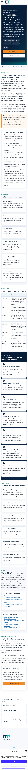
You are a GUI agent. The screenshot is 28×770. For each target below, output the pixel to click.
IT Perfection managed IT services (12, 597)
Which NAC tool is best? (9, 705)
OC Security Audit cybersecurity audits (13, 602)
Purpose (4, 66)
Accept (14, 761)
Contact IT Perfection (14, 51)
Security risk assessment (14, 59)
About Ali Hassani (14, 687)
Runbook (23, 66)
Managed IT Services (14, 55)
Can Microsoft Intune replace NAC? (12, 715)
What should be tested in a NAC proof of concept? (14, 720)
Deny (14, 765)
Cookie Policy (5, 768)
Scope (9, 66)
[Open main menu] (2, 2)
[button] (26, 751)
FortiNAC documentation (10, 619)
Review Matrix (16, 66)
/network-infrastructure (10, 595)
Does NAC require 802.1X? (10, 710)
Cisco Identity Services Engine (11, 617)
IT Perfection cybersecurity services (13, 599)
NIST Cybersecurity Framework (12, 627)
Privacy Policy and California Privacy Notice (16, 768)
